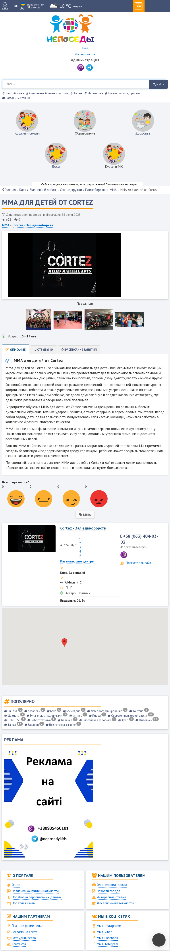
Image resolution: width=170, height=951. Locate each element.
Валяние (68, 720)
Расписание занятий (80, 350)
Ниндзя (14, 711)
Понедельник (35, 4)
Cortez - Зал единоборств (33, 225)
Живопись (147, 720)
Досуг (56, 166)
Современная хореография (131, 716)
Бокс (55, 711)
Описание (17, 350)
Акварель (35, 711)
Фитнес (79, 716)
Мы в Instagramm (109, 926)
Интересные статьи (111, 897)
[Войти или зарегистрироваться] (7, 6)
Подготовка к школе (63, 725)
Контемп (139, 711)
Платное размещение (27, 926)
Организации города (112, 885)
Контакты (19, 944)
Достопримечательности (115, 903)
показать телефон (135, 547)
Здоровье (142, 133)
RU (16, 6)
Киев (22, 190)
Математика (95, 93)
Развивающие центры (77, 561)
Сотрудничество (24, 938)
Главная (10, 190)
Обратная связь (23, 903)
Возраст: (14, 336)
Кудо (126, 720)
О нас (16, 885)
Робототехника (42, 720)
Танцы (14, 725)
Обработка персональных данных (37, 897)
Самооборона (14, 93)
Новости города (108, 891)
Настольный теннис (17, 98)
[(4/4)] (129, 319)
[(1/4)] (38, 319)
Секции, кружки (71, 190)
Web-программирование (108, 711)
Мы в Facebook (107, 938)
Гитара (98, 716)
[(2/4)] (68, 320)
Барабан (34, 725)
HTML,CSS (15, 720)
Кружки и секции (27, 133)
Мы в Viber (104, 932)
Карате (78, 93)
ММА (113, 190)
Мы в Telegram (107, 944)
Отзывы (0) (45, 350)
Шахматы (15, 716)
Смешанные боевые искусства (48, 93)
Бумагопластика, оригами (123, 93)
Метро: (71, 593)
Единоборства (95, 190)
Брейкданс (75, 711)
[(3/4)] (99, 319)
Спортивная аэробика (98, 720)
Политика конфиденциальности (35, 891)
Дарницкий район (43, 190)
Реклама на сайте (25, 932)
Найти (160, 84)
